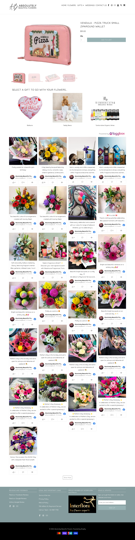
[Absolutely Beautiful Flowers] (23, 7)
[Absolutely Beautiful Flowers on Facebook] (109, 5)
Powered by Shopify (79, 529)
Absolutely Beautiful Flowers (63, 529)
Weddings (90, 5)
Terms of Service (44, 495)
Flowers (72, 5)
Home (64, 5)
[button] (23, 161)
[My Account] (118, 5)
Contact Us (101, 5)
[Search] (121, 5)
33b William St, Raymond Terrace (50, 506)
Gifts (80, 5)
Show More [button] (67, 477)
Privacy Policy (43, 499)
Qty (81, 36)
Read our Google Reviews (17, 498)
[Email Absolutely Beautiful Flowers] (115, 5)
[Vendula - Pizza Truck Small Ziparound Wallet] (44, 45)
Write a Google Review (16, 502)
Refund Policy (43, 503)
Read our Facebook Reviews (18, 495)
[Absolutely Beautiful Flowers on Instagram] (112, 5)
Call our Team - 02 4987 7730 (49, 510)
